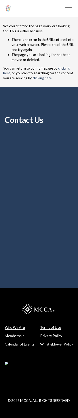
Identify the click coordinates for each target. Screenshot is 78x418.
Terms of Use (50, 327)
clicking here (42, 78)
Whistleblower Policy (56, 344)
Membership (14, 336)
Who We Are (15, 327)
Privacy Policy (51, 336)
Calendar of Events (20, 344)
